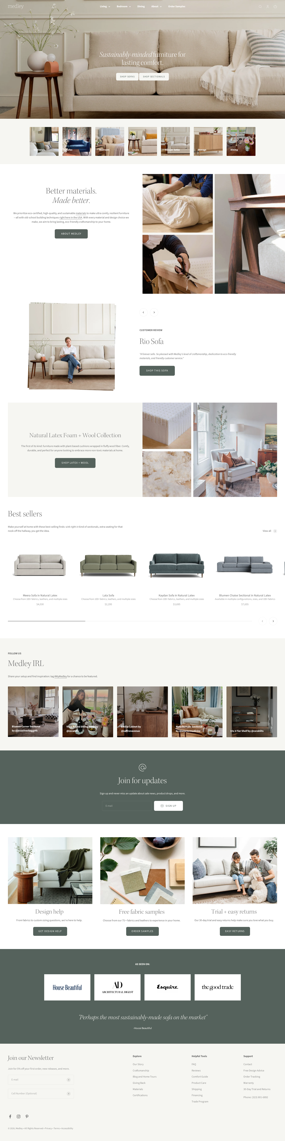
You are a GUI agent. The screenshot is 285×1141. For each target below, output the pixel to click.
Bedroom (122, 6)
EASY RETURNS (235, 931)
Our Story (138, 1064)
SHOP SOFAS (127, 76)
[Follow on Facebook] (10, 1116)
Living (103, 6)
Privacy (48, 1128)
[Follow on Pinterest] (27, 1116)
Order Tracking (251, 1076)
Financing (197, 1095)
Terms (57, 1128)
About (154, 6)
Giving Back (139, 1083)
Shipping (197, 1089)
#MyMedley (60, 676)
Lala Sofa (108, 595)
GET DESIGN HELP (50, 931)
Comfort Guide (200, 1076)
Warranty (248, 1083)
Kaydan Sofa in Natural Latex (177, 595)
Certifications (140, 1095)
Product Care (199, 1083)
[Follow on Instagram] (18, 1116)
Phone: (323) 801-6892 (255, 1097)
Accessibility (67, 1128)
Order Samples (176, 6)
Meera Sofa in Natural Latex (40, 595)
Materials (138, 1089)
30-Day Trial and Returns (256, 1089)
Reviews (196, 1070)
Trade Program (200, 1101)
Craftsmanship (141, 1070)
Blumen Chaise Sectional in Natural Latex (245, 595)
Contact (247, 1064)
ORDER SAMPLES (142, 931)
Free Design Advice (253, 1070)
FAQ (194, 1064)
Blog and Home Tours (145, 1076)
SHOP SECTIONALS (154, 76)
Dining (141, 6)
